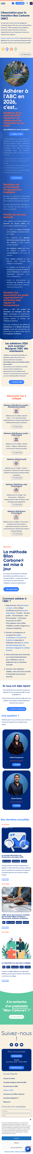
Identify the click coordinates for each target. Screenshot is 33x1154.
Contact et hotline (9, 1078)
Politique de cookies (9, 1151)
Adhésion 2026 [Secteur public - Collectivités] (16, 434)
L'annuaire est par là (16, 1017)
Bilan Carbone (6, 861)
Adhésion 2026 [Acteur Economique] (17, 512)
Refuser (16, 1143)
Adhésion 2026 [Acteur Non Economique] (16, 485)
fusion (21, 967)
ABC (4, 922)
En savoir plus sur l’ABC (10, 1086)
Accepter (16, 1138)
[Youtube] (21, 1044)
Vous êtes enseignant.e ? (11, 1098)
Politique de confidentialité (21, 1151)
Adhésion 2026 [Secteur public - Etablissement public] (16, 406)
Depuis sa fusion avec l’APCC (10, 38)
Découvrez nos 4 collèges (16, 397)
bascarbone (15, 967)
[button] (30, 1119)
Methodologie (16, 861)
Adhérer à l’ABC (8, 1090)
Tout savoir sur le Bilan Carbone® (14, 1094)
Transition (24, 861)
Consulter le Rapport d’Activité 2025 (14, 1082)
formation (18, 922)
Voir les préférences (16, 1147)
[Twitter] (11, 1044)
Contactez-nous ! (16, 1067)
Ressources (6, 1102)
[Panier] (13, 3)
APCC (8, 967)
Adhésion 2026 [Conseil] (16, 459)
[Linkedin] (16, 1044)
